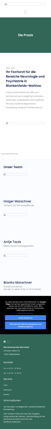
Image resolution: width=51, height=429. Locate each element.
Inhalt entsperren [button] (25, 318)
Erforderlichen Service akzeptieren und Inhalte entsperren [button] (25, 325)
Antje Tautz (12, 242)
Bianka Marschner (18, 282)
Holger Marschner (17, 201)
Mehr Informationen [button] (25, 313)
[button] (25, 12)
